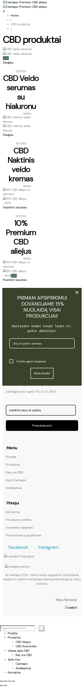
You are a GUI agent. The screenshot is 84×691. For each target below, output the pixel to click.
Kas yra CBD (14, 472)
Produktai (13, 465)
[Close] (77, 292)
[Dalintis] (9, 681)
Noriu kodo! (42, 373)
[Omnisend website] (42, 394)
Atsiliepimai (14, 488)
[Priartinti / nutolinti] (1, 681)
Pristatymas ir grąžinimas (23, 535)
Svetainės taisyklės (19, 527)
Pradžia (11, 457)
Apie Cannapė (16, 480)
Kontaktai (13, 512)
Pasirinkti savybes (15, 207)
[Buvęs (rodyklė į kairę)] (1, 685)
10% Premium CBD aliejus (21, 237)
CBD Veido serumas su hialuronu (21, 92)
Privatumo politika (18, 520)
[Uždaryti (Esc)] (13, 681)
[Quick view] (4, 67)
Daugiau (8, 62)
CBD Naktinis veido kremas (21, 165)
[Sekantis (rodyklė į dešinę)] (5, 685)
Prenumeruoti (42, 425)
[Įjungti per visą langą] (5, 681)
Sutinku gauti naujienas (31, 361)
